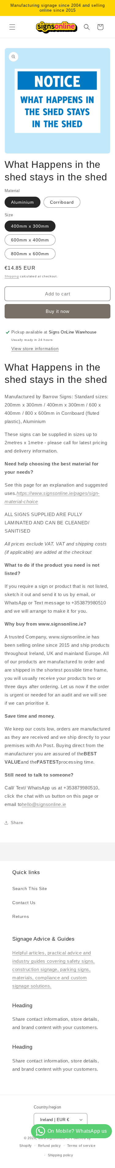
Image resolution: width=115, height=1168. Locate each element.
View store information (35, 348)
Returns (20, 916)
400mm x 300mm (30, 226)
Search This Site (29, 888)
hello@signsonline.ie (44, 804)
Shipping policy (60, 1155)
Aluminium (22, 202)
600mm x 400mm (30, 239)
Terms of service (81, 1145)
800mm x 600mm (30, 253)
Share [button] (17, 822)
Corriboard (62, 202)
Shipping (12, 276)
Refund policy (49, 1145)
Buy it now (58, 311)
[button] (12, 27)
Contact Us (24, 902)
